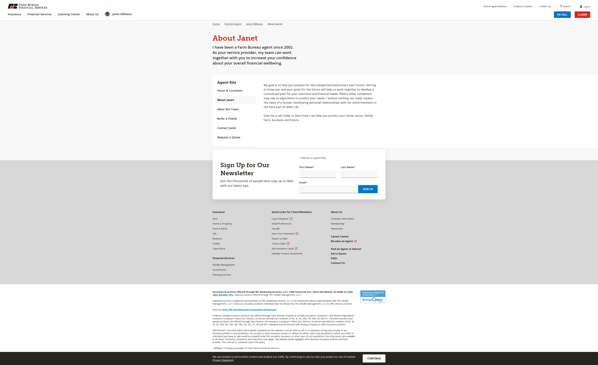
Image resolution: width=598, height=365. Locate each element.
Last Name (348, 167)
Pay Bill (562, 14)
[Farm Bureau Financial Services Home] (28, 6)
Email (303, 182)
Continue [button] (374, 358)
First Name (306, 167)
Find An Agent (233, 24)
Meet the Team (228, 109)
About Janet (275, 24)
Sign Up (368, 189)
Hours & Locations (229, 90)
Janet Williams (254, 24)
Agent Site (226, 82)
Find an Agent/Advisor (495, 6)
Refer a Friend (227, 118)
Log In (587, 6)
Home (216, 24)
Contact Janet (226, 128)
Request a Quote (523, 6)
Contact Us (545, 6)
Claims (582, 14)
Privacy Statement (223, 360)
